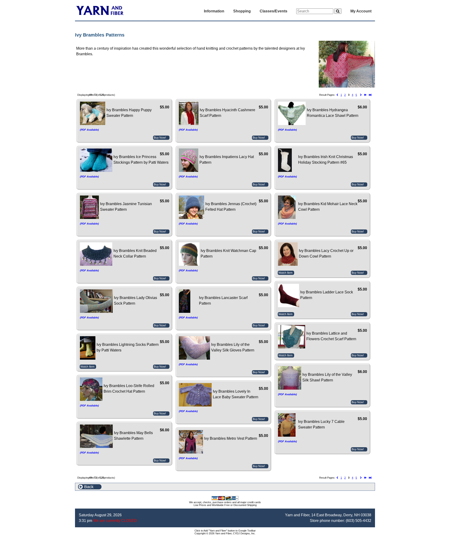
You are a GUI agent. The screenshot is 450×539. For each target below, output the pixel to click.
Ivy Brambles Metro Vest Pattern (230, 438)
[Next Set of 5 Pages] (365, 95)
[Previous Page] (337, 95)
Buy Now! (160, 137)
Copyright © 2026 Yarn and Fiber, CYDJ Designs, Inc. (225, 533)
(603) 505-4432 (358, 521)
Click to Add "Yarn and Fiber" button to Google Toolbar (225, 530)
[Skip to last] (370, 95)
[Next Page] (361, 95)
